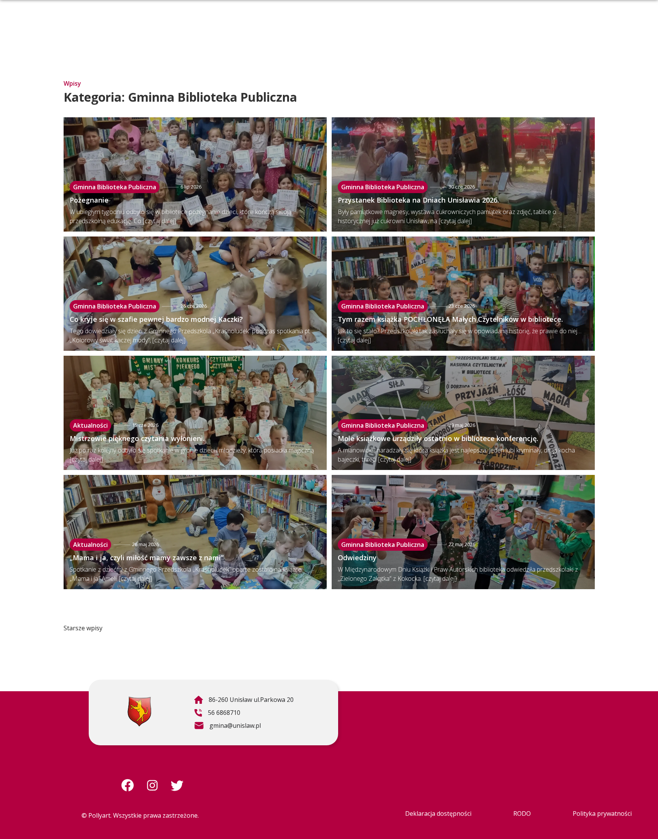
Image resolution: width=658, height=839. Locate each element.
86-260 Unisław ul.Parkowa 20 (244, 700)
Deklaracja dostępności (438, 813)
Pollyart (99, 815)
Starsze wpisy (83, 628)
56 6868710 (217, 713)
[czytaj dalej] (159, 221)
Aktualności (90, 425)
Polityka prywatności (602, 813)
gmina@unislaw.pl (227, 726)
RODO (522, 813)
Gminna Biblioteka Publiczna (114, 187)
